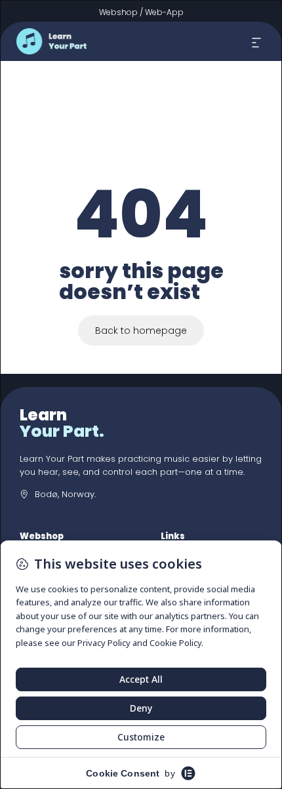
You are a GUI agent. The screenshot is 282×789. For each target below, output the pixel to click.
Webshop (118, 12)
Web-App (164, 12)
